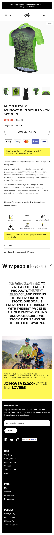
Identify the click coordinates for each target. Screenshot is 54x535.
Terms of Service (11, 525)
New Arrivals (9, 499)
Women (7, 492)
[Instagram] (18, 439)
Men (6, 488)
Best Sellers (9, 495)
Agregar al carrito (27, 132)
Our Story (8, 455)
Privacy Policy (9, 514)
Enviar (10, 431)
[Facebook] (6, 439)
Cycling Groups (10, 458)
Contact (7, 466)
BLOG (6, 473)
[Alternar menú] (6, 15)
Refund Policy (9, 517)
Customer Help (10, 462)
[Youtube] (12, 439)
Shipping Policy (10, 521)
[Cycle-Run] (27, 15)
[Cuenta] (42, 15)
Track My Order (10, 469)
